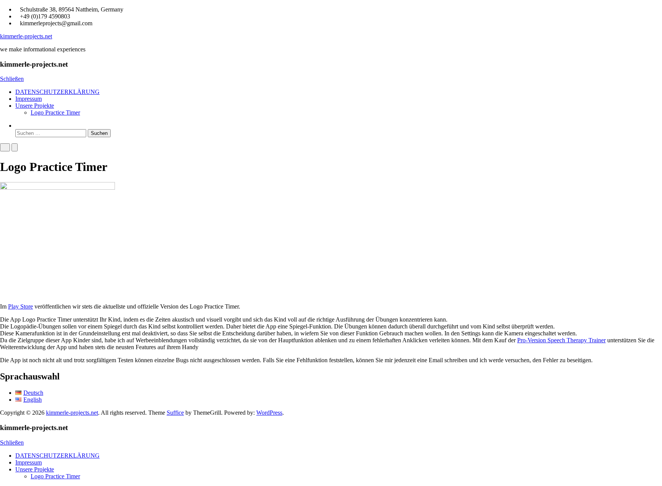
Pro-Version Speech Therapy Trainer (561, 340)
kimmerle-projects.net (26, 36)
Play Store (20, 306)
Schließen (12, 79)
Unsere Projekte (34, 105)
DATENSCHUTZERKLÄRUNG (57, 92)
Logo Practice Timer (55, 112)
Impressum (28, 98)
